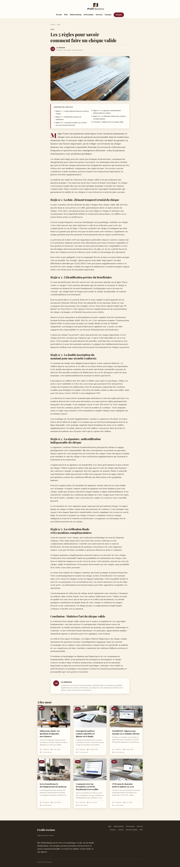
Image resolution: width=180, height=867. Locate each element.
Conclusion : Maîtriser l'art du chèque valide (108, 122)
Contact (119, 15)
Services (99, 15)
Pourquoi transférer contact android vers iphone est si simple (85, 734)
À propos (108, 15)
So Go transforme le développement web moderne (53, 785)
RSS (141, 830)
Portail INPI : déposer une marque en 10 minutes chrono (125, 732)
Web (66, 15)
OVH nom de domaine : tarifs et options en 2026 (123, 785)
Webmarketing (75, 15)
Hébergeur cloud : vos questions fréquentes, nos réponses (50, 734)
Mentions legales (131, 830)
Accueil (59, 15)
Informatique (88, 15)
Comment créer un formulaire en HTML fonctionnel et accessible (87, 787)
